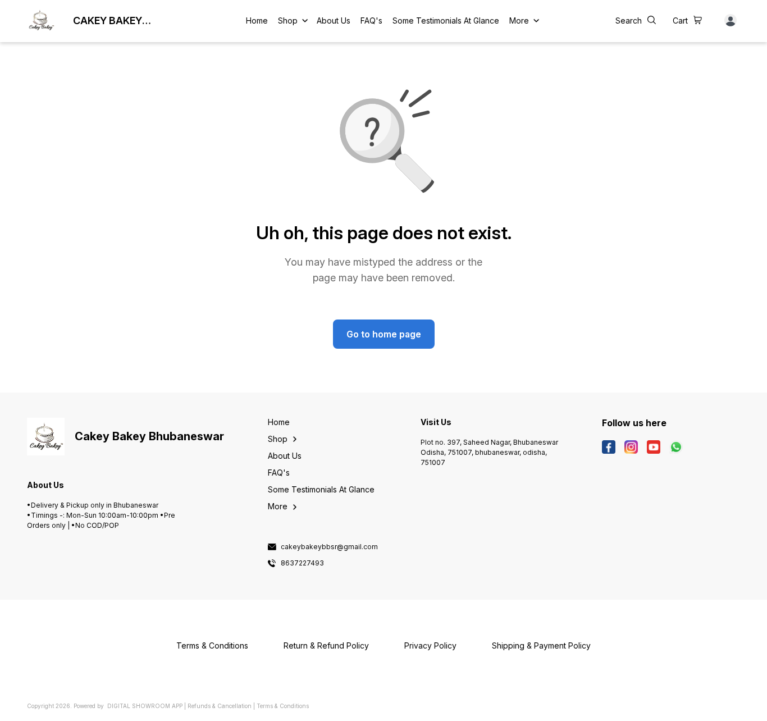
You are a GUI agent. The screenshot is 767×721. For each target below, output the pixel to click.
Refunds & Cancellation (220, 705)
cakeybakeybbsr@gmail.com (329, 547)
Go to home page (383, 334)
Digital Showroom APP (144, 705)
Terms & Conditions (283, 705)
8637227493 (302, 563)
